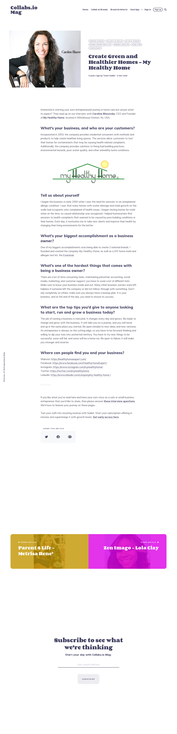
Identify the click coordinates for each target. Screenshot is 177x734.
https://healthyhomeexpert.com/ (68, 359)
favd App (134, 9)
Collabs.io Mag (23, 9)
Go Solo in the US (114, 41)
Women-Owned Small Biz (100, 44)
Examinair (68, 255)
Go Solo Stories (132, 41)
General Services (121, 44)
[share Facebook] (58, 437)
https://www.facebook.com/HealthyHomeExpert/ (79, 363)
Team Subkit (109, 75)
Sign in (147, 9)
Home (85, 9)
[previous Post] (127, 551)
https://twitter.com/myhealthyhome (69, 371)
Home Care (136, 44)
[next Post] (49, 551)
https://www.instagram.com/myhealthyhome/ (78, 367)
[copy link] (70, 437)
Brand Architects (119, 9)
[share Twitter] (46, 437)
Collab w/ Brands (99, 9)
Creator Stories (97, 41)
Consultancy (95, 48)
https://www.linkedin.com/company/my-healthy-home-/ (81, 375)
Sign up (158, 9)
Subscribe (88, 679)
